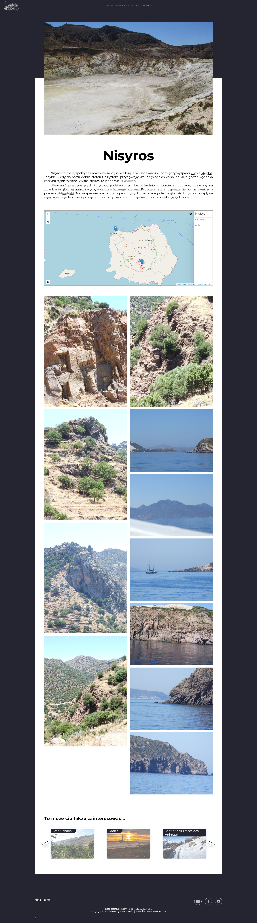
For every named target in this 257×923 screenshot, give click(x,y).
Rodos (207, 173)
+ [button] (48, 214)
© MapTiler (186, 284)
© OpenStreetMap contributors (201, 284)
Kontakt (146, 6)
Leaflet (179, 284)
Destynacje (122, 6)
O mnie (135, 6)
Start (110, 6)
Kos (195, 173)
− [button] (48, 218)
